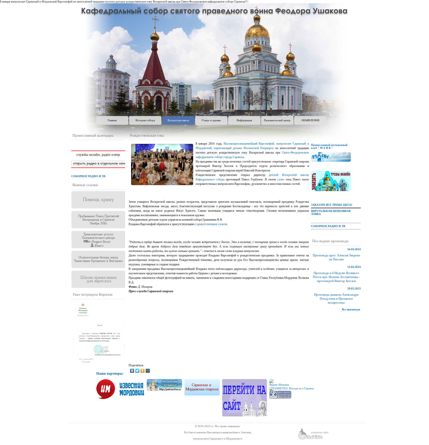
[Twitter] (137, 370)
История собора (145, 120)
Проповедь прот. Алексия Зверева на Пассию (336, 257)
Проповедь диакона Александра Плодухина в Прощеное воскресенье (336, 298)
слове (280, 179)
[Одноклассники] (142, 370)
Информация (244, 120)
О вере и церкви (211, 120)
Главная (112, 120)
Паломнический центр (277, 120)
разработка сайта (319, 432)
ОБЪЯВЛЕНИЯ (310, 120)
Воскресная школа (178, 120)
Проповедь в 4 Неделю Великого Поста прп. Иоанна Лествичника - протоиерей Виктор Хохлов (336, 277)
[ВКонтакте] (132, 370)
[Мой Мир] (147, 370)
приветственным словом (212, 224)
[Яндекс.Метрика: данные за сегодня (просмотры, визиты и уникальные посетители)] (280, 383)
